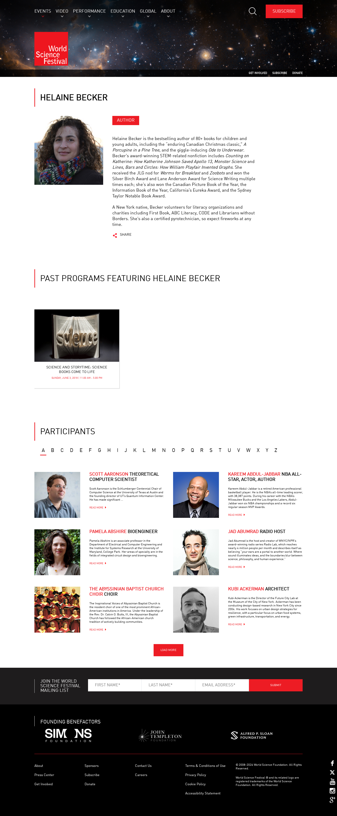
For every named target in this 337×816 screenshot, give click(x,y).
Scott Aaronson (124, 477)
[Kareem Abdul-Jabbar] (196, 495)
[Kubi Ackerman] (196, 610)
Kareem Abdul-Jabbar (265, 477)
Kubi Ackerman (258, 589)
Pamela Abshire (123, 532)
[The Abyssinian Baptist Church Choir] (57, 610)
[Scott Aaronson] (57, 495)
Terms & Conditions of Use (205, 766)
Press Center (44, 775)
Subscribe (284, 11)
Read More (96, 508)
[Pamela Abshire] (57, 552)
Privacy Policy (195, 775)
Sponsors (92, 766)
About (38, 766)
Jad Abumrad (256, 532)
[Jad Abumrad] (196, 552)
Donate (90, 784)
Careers (141, 775)
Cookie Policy (195, 784)
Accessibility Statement (203, 793)
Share (126, 235)
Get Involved (43, 784)
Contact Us (143, 766)
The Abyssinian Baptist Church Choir (126, 592)
